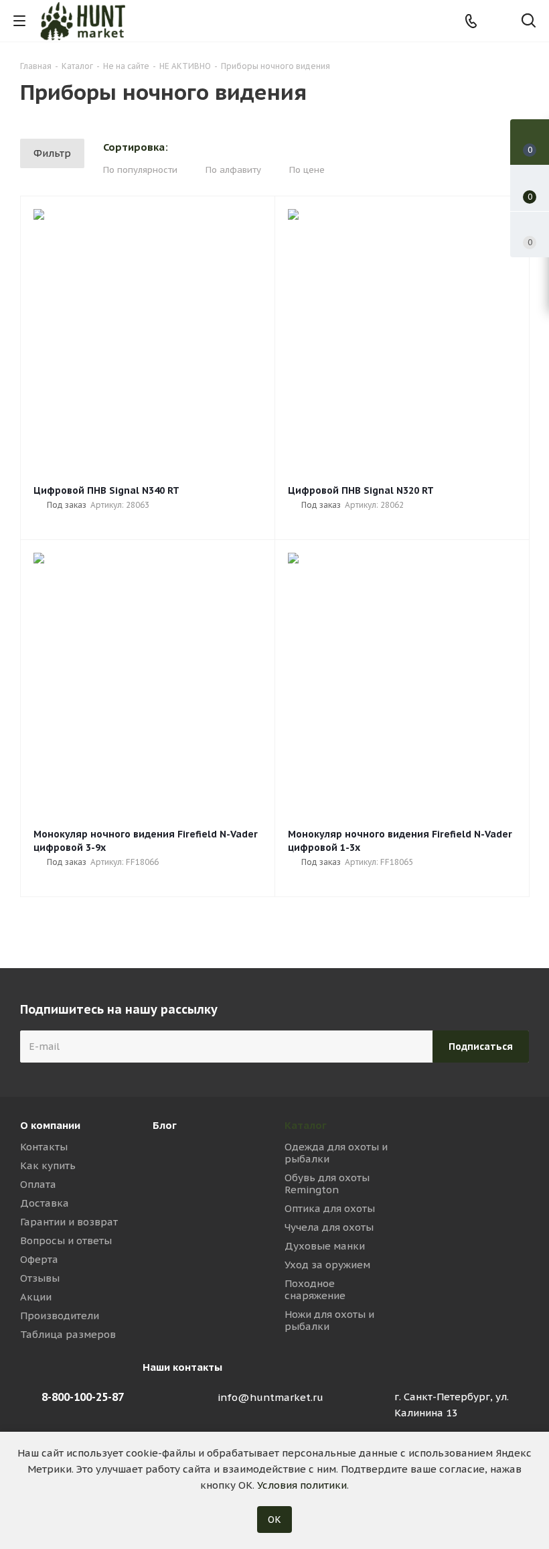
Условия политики (302, 1485)
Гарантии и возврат (69, 1221)
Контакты (44, 1146)
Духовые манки (325, 1245)
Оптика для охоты (330, 1208)
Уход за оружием (327, 1264)
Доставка (44, 1203)
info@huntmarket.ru (270, 1397)
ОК (274, 1519)
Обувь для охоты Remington (327, 1183)
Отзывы (40, 1278)
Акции (36, 1296)
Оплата (38, 1184)
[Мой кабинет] (500, 21)
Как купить (48, 1165)
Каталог (306, 1125)
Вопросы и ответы (66, 1240)
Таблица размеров (68, 1334)
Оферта (39, 1259)
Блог (165, 1125)
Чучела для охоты (329, 1227)
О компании (50, 1125)
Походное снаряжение (315, 1289)
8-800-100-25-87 (83, 1397)
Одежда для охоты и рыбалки (336, 1152)
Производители (59, 1315)
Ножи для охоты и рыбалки (329, 1320)
